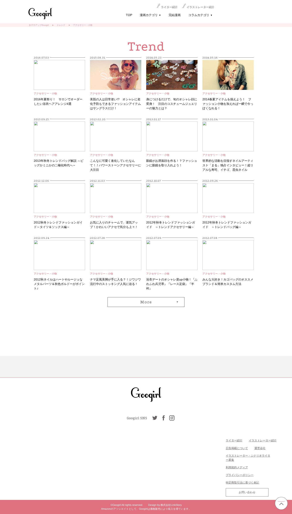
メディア (242, 467)
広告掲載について (237, 448)
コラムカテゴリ (200, 15)
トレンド (61, 25)
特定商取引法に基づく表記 (242, 482)
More (146, 302)
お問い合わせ (247, 492)
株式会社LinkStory (171, 505)
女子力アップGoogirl (39, 25)
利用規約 (231, 467)
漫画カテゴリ (150, 15)
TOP (129, 15)
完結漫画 (175, 15)
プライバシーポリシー (240, 475)
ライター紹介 (169, 7)
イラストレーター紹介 (200, 7)
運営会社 (259, 448)
